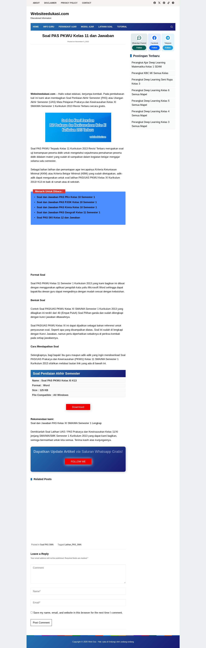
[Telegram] (173, 3)
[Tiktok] (168, 3)
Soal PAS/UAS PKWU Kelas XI (56, 308)
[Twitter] (159, 3)
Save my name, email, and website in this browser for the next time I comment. (78, 612)
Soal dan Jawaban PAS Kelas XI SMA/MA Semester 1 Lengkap (66, 423)
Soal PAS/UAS (39, 325)
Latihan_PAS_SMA (73, 544)
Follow (139, 48)
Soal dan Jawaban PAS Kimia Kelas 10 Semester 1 (67, 207)
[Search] (171, 27)
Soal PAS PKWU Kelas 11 (45, 283)
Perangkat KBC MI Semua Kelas (150, 73)
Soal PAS (36, 148)
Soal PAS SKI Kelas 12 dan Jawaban (58, 217)
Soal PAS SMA (47, 544)
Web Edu (92, 642)
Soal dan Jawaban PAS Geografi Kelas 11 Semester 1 (68, 212)
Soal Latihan (52, 431)
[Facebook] (154, 3)
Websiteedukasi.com (50, 13)
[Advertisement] (78, 68)
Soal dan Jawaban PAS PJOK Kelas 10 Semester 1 (67, 202)
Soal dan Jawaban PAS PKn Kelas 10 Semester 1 (66, 197)
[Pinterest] (164, 3)
